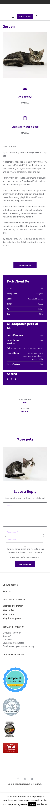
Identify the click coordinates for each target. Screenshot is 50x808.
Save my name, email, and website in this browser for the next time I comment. (25, 561)
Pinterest (16, 389)
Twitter (12, 389)
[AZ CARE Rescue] (25, 14)
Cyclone (25, 421)
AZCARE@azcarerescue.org (21, 656)
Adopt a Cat (8, 620)
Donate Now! (25, 26)
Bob (25, 412)
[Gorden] (25, 65)
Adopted (39, 304)
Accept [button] (32, 804)
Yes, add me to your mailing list (25, 567)
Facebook (8, 389)
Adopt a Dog (8, 624)
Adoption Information (13, 616)
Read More (42, 804)
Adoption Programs (12, 628)
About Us (7, 601)
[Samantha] (25, 474)
